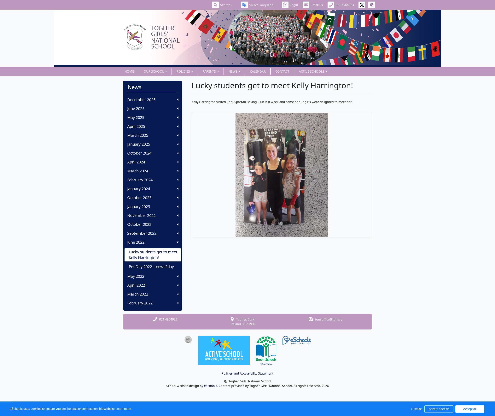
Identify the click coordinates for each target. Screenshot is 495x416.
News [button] (233, 71)
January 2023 (138, 206)
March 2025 (137, 135)
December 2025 (141, 99)
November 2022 (141, 215)
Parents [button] (210, 71)
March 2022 (137, 294)
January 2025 (138, 144)
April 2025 (136, 126)
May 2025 (135, 117)
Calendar (258, 71)
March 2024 (137, 171)
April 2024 (136, 162)
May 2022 (135, 276)
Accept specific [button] (439, 409)
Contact (282, 71)
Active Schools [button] (312, 71)
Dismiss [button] (416, 409)
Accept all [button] (470, 409)
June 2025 (135, 108)
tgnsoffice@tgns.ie (328, 319)
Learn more (123, 408)
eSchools (210, 386)
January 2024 (138, 188)
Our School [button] (154, 71)
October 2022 (139, 224)
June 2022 (135, 242)
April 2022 (136, 285)
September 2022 (141, 233)
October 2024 (139, 153)
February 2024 (140, 179)
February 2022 (140, 303)
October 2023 (139, 197)
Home (129, 71)
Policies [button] (184, 71)
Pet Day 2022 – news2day (151, 266)
